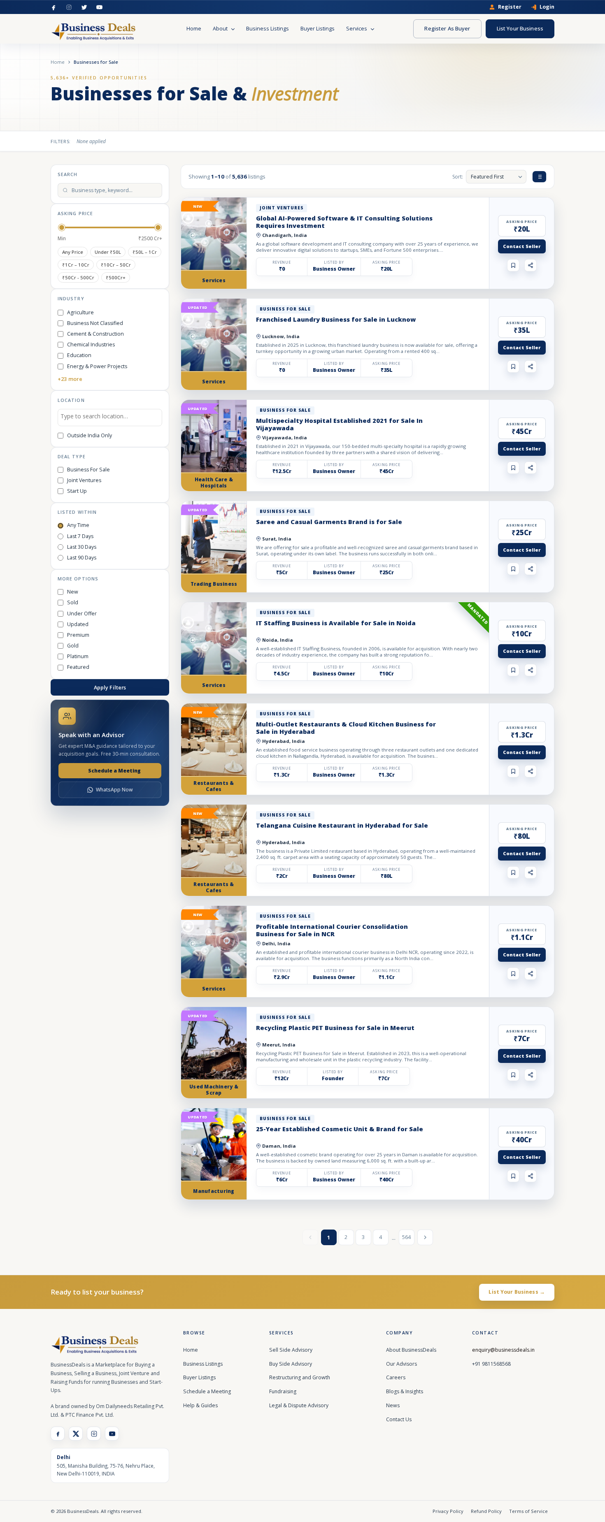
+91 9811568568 (491, 1363)
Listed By (334, 262)
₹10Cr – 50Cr (116, 265)
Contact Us (399, 1419)
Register (509, 7)
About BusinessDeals (411, 1349)
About (221, 28)
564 (406, 1237)
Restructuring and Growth (299, 1377)
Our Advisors (401, 1363)
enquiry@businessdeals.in (503, 1349)
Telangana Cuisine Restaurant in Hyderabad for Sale (342, 825)
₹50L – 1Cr (145, 252)
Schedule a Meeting (114, 770)
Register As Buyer (447, 28)
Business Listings (267, 28)
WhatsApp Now (114, 789)
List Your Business (520, 28)
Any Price (72, 252)
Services (357, 28)
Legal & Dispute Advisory (298, 1405)
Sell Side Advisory (290, 1349)
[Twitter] (84, 7)
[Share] (530, 265)
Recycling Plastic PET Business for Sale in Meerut (335, 1027)
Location (71, 400)
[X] (76, 1434)
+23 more (70, 379)
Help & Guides (200, 1405)
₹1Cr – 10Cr (75, 265)
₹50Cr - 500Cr (78, 277)
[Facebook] (54, 7)
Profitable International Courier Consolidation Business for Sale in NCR (332, 930)
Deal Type (72, 456)
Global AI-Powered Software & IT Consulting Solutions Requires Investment (344, 222)
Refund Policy (486, 1511)
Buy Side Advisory (290, 1363)
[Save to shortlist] (513, 265)
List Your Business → (517, 1291)
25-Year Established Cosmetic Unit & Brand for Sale (339, 1129)
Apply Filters (110, 687)
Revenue (281, 262)
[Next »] (425, 1237)
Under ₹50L (108, 252)
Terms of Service (528, 1511)
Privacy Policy (448, 1511)
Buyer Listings (317, 28)
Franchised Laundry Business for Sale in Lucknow (336, 319)
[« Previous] (310, 1237)
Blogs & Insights (404, 1391)
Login (547, 7)
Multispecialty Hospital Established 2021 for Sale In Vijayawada (339, 424)
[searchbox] (109, 417)
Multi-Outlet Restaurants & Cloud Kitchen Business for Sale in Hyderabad (346, 727)
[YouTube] (99, 7)
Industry (71, 298)
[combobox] (110, 417)
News (393, 1405)
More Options (78, 578)
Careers (395, 1377)
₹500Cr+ (116, 277)
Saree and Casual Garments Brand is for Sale (329, 521)
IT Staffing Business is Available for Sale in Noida (336, 623)
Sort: (457, 176)
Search (67, 174)
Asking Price (75, 213)
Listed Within (77, 512)
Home (193, 28)
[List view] (539, 176)
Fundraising (282, 1391)
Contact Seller (522, 246)
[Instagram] (69, 7)
